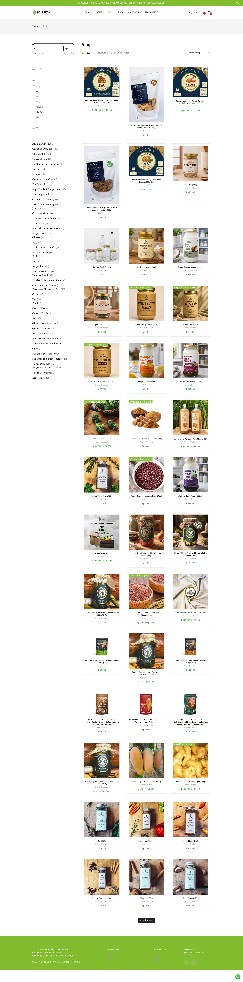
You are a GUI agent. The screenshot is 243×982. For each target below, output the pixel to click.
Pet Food (102, 106)
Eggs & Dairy (146, 385)
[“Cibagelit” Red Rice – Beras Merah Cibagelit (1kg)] (146, 591)
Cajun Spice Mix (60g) (146, 841)
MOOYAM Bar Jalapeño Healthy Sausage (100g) (102, 661)
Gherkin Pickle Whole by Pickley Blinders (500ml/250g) (102, 613)
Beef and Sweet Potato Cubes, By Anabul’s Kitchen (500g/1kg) (102, 101)
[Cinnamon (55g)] (146, 877)
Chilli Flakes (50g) (190, 841)
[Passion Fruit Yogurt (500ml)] (190, 360)
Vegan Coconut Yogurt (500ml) (190, 267)
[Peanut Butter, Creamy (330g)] (146, 303)
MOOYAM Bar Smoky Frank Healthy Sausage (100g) (190, 661)
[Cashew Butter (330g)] (190, 303)
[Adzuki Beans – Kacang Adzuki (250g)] (146, 475)
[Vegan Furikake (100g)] (101, 303)
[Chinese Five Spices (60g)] (101, 877)
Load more (146, 920)
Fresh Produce (102, 442)
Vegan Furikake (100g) (102, 324)
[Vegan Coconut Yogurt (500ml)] (190, 245)
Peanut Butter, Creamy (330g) (146, 324)
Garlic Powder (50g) (190, 898)
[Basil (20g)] (101, 819)
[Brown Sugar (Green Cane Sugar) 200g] (146, 417)
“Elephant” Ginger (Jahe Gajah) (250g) (190, 781)
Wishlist (111, 955)
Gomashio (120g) (190, 185)
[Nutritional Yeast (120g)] (146, 246)
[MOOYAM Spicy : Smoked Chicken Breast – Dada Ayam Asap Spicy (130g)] (146, 704)
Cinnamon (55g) (146, 898)
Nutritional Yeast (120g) (146, 267)
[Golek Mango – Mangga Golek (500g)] (146, 760)
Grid (83, 52)
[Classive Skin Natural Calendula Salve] (190, 591)
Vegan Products (146, 271)
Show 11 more (39, 132)
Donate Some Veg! (101, 553)
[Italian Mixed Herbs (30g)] (101, 475)
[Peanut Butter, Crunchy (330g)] (101, 360)
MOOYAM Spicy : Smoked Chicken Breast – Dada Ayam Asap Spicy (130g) (146, 721)
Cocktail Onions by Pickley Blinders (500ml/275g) (146, 554)
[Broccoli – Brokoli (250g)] (101, 417)
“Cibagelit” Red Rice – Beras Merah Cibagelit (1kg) (146, 613)
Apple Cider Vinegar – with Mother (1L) (190, 439)
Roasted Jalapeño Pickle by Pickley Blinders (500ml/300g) (146, 673)
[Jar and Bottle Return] (101, 246)
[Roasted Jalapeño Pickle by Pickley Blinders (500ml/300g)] (146, 651)
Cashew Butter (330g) (190, 324)
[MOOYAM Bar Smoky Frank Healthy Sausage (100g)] (190, 645)
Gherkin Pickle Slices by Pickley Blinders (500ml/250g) (190, 554)
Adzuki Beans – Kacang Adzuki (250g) (146, 496)
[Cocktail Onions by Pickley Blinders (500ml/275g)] (146, 532)
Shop (156, 959)
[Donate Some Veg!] (101, 532)
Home (157, 953)
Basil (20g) (102, 841)
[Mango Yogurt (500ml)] (146, 360)
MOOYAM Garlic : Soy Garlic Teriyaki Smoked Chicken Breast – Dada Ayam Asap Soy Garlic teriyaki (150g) (102, 722)
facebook (186, 962)
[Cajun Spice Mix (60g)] (146, 819)
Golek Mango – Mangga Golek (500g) (146, 781)
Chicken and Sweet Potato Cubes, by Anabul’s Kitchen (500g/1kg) (190, 102)
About (157, 956)
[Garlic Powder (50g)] (190, 877)
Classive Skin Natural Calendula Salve (190, 612)
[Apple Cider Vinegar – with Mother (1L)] (190, 417)
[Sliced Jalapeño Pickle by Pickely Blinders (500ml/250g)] (101, 760)
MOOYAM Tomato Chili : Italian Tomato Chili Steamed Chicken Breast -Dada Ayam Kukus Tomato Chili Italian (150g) (190, 722)
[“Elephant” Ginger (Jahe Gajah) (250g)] (190, 760)
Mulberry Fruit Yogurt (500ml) (190, 496)
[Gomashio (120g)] (190, 163)
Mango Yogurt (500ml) (146, 381)
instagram (193, 962)
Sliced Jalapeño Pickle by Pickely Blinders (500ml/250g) (102, 782)
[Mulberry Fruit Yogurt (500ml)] (190, 474)
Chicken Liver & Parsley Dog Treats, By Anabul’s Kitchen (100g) (102, 208)
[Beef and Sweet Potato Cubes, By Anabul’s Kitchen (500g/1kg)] (101, 82)
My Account (112, 952)
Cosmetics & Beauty (191, 616)
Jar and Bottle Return (102, 267)
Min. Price (37, 53)
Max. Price (68, 53)
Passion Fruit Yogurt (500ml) (190, 381)
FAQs (110, 958)
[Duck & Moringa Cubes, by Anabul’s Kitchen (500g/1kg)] (146, 161)
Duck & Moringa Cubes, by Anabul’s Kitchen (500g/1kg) (146, 180)
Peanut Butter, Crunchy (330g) (102, 381)
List (88, 52)
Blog (156, 962)
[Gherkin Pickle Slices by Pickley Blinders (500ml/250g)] (190, 532)
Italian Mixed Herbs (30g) (102, 496)
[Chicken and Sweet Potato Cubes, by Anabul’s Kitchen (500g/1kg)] (190, 82)
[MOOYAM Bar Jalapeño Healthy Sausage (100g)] (101, 645)
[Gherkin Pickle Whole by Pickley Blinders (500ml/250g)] (101, 591)
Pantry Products (190, 188)
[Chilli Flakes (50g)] (190, 819)
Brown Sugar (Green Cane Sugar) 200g (146, 438)
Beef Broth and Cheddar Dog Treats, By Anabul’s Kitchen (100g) (146, 126)
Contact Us (112, 961)
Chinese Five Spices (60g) (102, 898)
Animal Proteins (102, 666)
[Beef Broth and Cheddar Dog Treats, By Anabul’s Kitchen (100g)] (146, 94)
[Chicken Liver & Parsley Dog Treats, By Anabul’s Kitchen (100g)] (101, 175)
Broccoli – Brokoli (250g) (102, 438)
